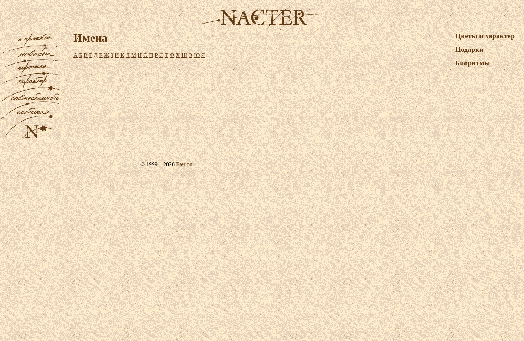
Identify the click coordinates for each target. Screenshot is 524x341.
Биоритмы (472, 63)
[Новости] (30, 61)
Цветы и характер (485, 36)
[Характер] (30, 89)
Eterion (184, 164)
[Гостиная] (30, 118)
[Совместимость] (30, 103)
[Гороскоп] (30, 74)
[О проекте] (30, 46)
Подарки (469, 49)
